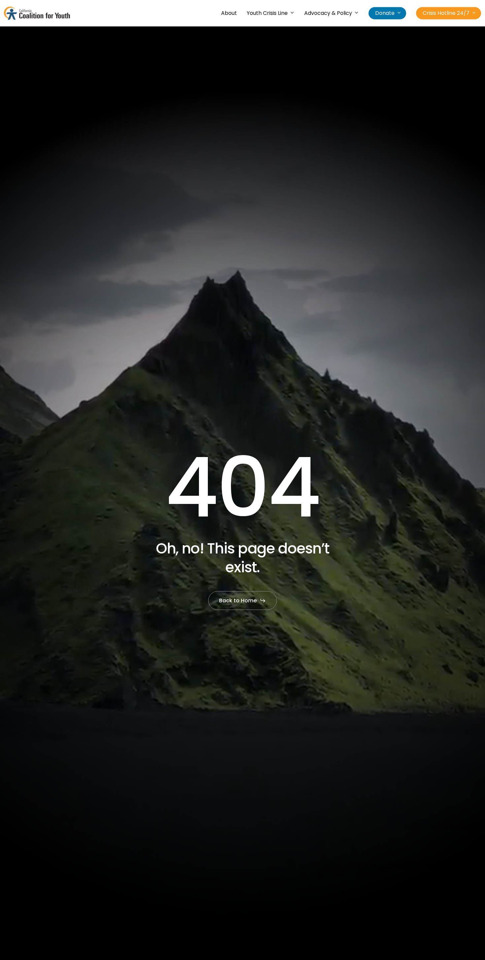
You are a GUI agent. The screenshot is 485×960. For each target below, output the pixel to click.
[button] (242, 600)
